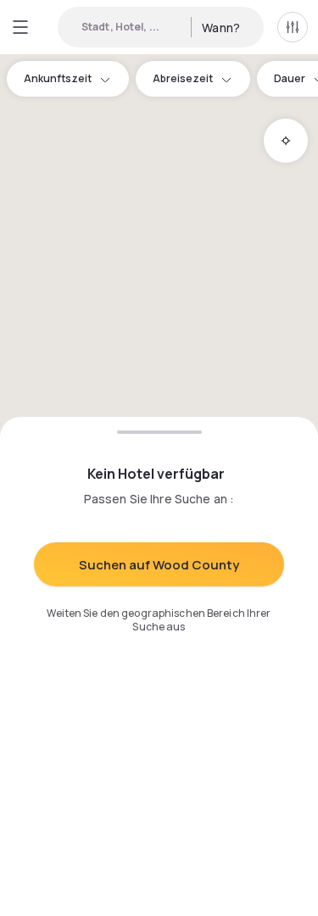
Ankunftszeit (58, 78)
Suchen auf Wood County (159, 565)
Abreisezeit (183, 78)
